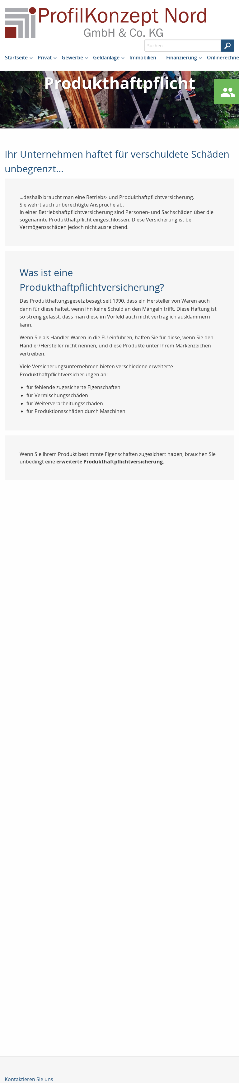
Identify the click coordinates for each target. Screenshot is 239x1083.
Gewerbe (72, 57)
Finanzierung (181, 57)
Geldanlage (106, 57)
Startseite (16, 57)
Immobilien (142, 57)
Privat (45, 57)
